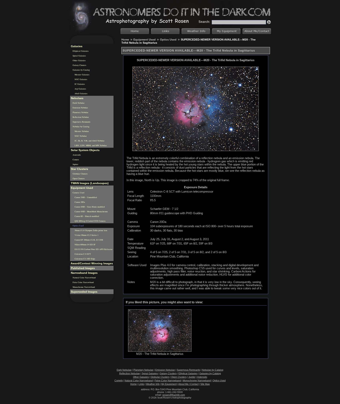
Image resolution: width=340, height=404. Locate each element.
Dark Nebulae (78, 102)
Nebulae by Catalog (80, 126)
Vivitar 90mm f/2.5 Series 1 (86, 235)
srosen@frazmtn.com (173, 395)
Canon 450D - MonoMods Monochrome (91, 211)
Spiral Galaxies (79, 55)
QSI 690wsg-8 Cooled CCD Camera (89, 221)
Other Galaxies (79, 60)
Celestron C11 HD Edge (84, 258)
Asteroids (76, 154)
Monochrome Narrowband (83, 287)
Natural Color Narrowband (84, 277)
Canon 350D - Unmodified (85, 197)
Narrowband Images (84, 272)
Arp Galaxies (80, 88)
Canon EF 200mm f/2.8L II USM (88, 239)
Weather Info (153, 384)
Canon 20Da (79, 202)
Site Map (205, 384)
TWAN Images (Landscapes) (89, 183)
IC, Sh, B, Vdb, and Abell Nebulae (89, 140)
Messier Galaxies (81, 74)
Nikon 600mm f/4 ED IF (84, 244)
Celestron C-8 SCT (82, 254)
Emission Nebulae (80, 107)
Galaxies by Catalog (81, 69)
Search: (204, 21)
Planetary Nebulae (80, 112)
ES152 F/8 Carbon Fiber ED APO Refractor (93, 249)
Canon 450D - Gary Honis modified (89, 206)
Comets (75, 159)
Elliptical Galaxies (80, 51)
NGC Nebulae (80, 136)
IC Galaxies (79, 84)
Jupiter (75, 164)
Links (141, 384)
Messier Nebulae (81, 131)
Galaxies (76, 46)
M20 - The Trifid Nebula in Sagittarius (159, 353)
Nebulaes (76, 98)
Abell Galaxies (80, 93)
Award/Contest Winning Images (91, 263)
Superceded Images (83, 291)
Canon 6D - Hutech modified (86, 216)
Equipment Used (144, 39)
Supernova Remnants (81, 121)
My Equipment (169, 384)
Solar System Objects (85, 150)
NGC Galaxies (80, 79)
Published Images (82, 268)
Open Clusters (78, 178)
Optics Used (168, 39)
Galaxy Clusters (79, 65)
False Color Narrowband (83, 282)
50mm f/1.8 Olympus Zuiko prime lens (90, 230)
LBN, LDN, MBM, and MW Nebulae (90, 145)
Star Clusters (79, 169)
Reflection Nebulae (80, 117)
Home (125, 39)
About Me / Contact (188, 384)
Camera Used (78, 192)
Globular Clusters (80, 173)
